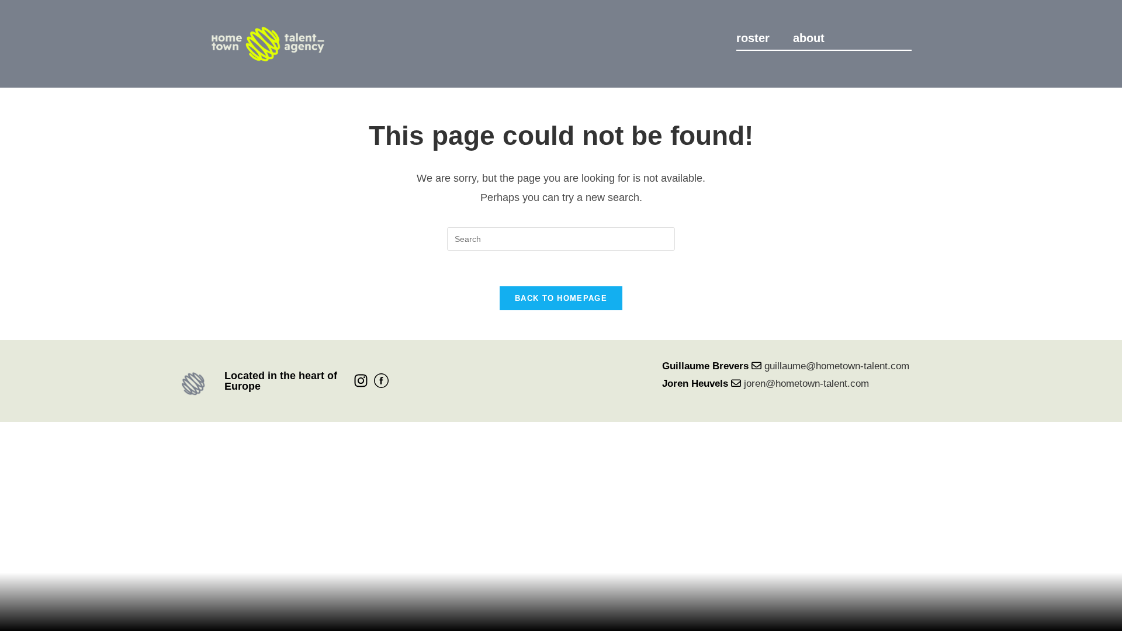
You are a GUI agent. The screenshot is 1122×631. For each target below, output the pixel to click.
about (809, 38)
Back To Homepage (561, 298)
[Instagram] (361, 380)
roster (753, 38)
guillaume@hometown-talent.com (836, 366)
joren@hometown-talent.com (806, 383)
